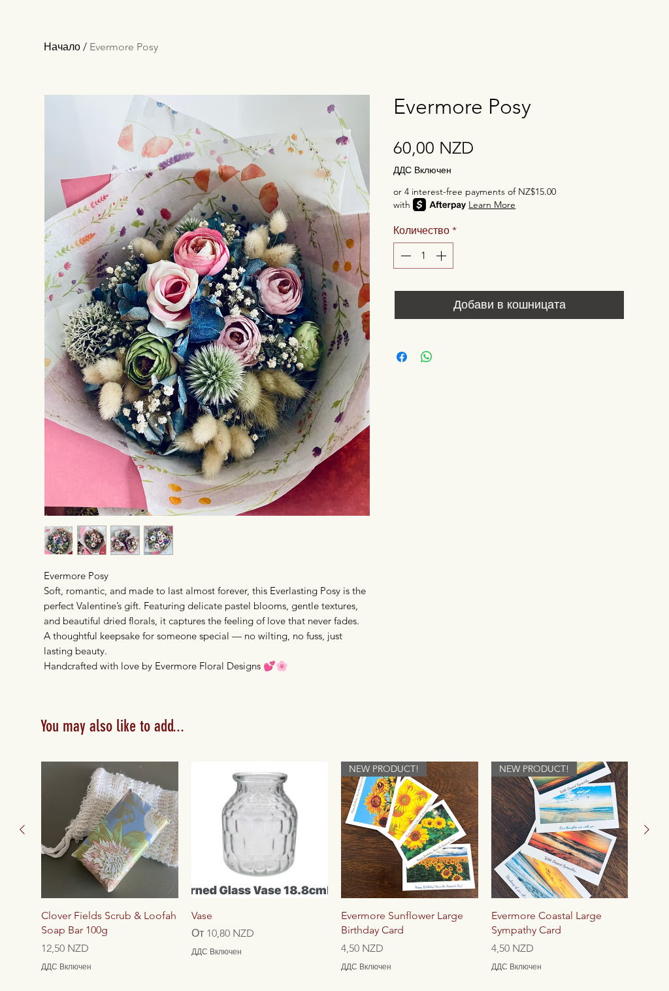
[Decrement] (404, 255)
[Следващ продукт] (647, 829)
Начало (62, 47)
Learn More (491, 204)
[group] (334, 867)
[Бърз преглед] (109, 830)
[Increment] (442, 255)
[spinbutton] (423, 255)
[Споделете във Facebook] (402, 357)
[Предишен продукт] (22, 829)
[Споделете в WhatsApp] (426, 357)
